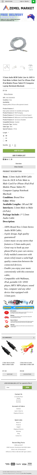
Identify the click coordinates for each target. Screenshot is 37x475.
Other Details (18, 167)
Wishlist (18, 408)
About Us (18, 422)
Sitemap (19, 471)
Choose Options (27, 374)
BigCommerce (11, 473)
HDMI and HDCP (18, 445)
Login (21, 1)
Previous (2, 45)
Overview (19, 164)
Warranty (18, 431)
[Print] (7, 159)
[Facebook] (3, 159)
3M (6, 140)
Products (18, 424)
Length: (6, 132)
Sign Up (26, 1)
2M (6, 138)
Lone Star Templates (26, 473)
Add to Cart (10, 374)
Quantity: (5, 145)
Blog (18, 433)
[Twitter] (9, 159)
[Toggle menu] (2, 2)
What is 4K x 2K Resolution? (18, 449)
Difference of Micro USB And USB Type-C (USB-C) (18, 451)
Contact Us (18, 435)
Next (34, 45)
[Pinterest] (11, 159)
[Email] (5, 159)
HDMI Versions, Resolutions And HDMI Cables (19, 447)
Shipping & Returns (18, 413)
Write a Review (8, 94)
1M (6, 135)
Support (18, 427)
